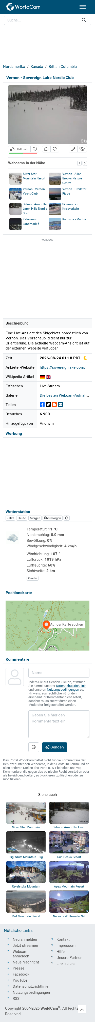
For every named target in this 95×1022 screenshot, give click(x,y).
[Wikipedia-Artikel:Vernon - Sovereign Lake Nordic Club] (42, 376)
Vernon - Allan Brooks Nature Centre (72, 178)
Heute (22, 518)
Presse (18, 968)
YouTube (20, 980)
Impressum (65, 945)
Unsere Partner (69, 957)
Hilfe (60, 951)
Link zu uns (65, 963)
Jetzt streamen (25, 945)
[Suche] (84, 20)
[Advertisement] (47, 42)
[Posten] (42, 404)
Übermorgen (52, 518)
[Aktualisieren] (67, 518)
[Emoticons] (33, 747)
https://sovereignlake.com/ (63, 367)
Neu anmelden (25, 939)
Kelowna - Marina (74, 219)
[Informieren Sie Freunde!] (60, 404)
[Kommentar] (46, 149)
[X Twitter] (48, 404)
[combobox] (47, 20)
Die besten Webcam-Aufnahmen (67, 395)
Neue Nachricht (26, 962)
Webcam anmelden (21, 953)
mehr (33, 578)
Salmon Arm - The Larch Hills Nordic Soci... (35, 208)
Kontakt (63, 939)
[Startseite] (23, 7)
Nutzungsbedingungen (63, 689)
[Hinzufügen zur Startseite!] (54, 149)
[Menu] (82, 7)
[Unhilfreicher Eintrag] (34, 149)
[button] (73, 149)
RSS (16, 998)
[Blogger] (54, 404)
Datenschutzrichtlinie (71, 686)
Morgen (35, 518)
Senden (56, 747)
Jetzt (10, 518)
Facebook (21, 974)
